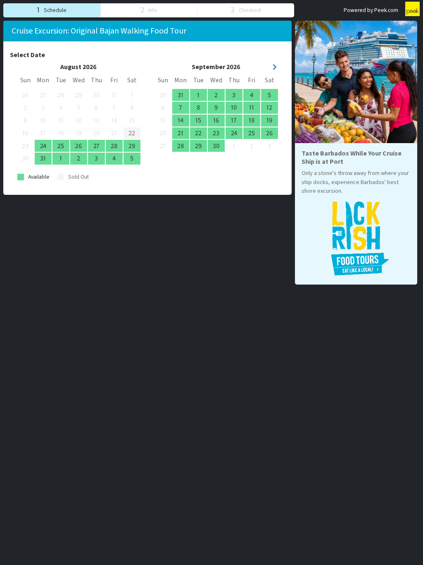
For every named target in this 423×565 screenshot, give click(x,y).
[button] (51, 10)
